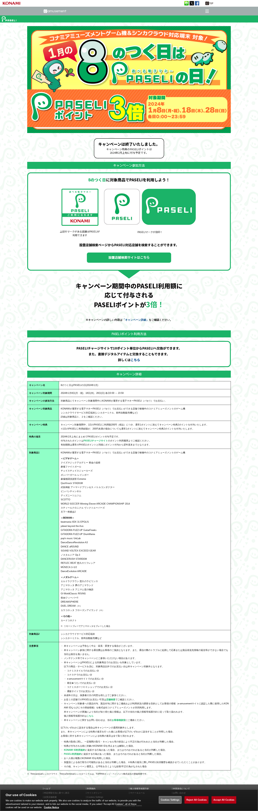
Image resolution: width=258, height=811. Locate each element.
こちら (135, 359)
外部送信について (181, 789)
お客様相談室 (118, 720)
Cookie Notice (51, 807)
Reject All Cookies (196, 800)
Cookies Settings (170, 800)
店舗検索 (110, 699)
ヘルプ (47, 789)
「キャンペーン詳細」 (136, 319)
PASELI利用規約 (72, 754)
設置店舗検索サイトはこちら (129, 257)
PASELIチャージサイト (96, 440)
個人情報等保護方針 (139, 789)
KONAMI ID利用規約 (74, 750)
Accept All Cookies (223, 800)
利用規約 (91, 789)
